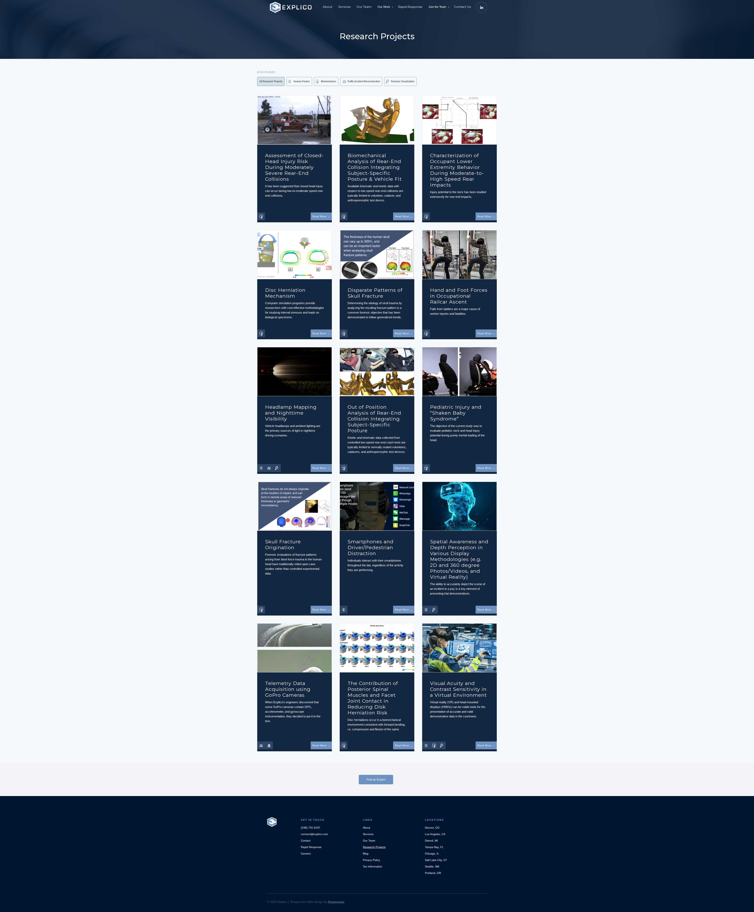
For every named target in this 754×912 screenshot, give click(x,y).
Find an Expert (376, 779)
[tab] (271, 81)
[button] (385, 7)
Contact (305, 840)
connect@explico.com (314, 834)
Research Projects (374, 847)
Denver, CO (432, 827)
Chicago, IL (432, 853)
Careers (306, 853)
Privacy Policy (371, 860)
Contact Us (462, 7)
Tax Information (372, 866)
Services (344, 7)
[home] (291, 6)
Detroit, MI (431, 840)
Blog (365, 853)
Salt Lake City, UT (436, 860)
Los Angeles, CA (435, 834)
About (327, 7)
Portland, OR (433, 873)
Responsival (336, 901)
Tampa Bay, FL (434, 847)
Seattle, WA (432, 866)
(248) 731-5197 (310, 827)
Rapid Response (410, 7)
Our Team (364, 7)
